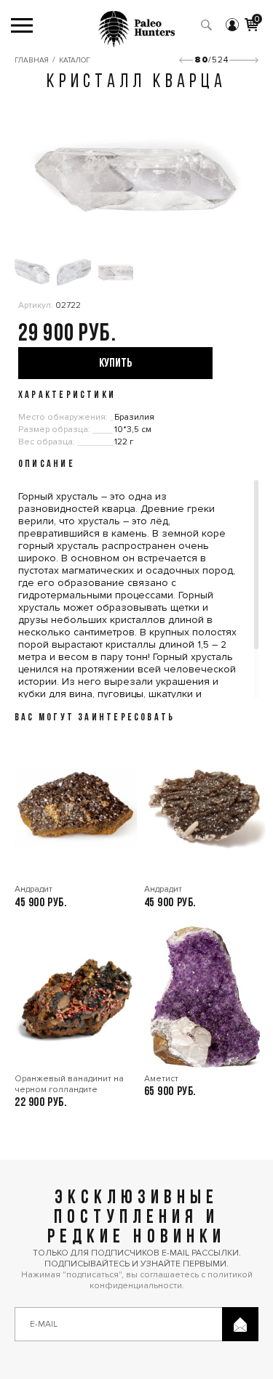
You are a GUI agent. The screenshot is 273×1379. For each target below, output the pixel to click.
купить (115, 363)
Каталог (74, 60)
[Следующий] (243, 60)
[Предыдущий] (186, 60)
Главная (32, 60)
